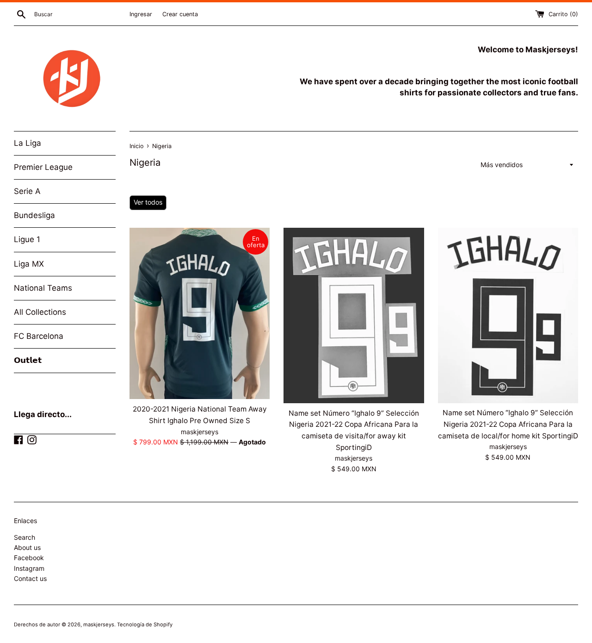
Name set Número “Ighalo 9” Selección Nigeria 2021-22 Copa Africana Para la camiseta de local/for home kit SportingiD (508, 424)
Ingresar (141, 14)
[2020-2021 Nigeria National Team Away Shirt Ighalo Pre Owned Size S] (200, 314)
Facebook (29, 558)
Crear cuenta (180, 14)
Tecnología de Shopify (145, 624)
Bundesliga (34, 215)
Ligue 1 (27, 239)
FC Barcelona (38, 336)
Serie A (27, 191)
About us (27, 547)
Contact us (30, 578)
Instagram (29, 568)
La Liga (27, 143)
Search (24, 537)
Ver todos (148, 202)
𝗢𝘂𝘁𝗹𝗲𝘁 (28, 360)
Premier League (43, 167)
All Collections (40, 312)
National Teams (43, 288)
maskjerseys (98, 624)
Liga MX (29, 263)
